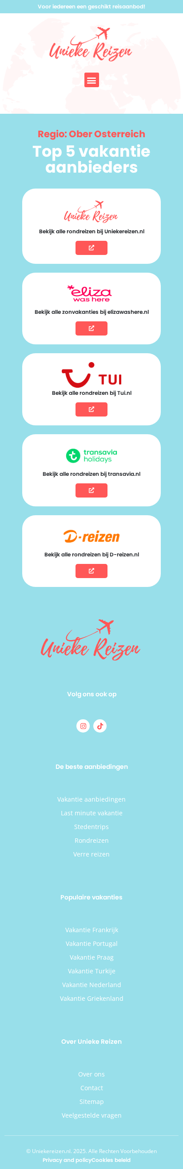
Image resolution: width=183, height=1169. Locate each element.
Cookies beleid (111, 1160)
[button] (91, 80)
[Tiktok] (100, 726)
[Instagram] (83, 726)
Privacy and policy (67, 1160)
